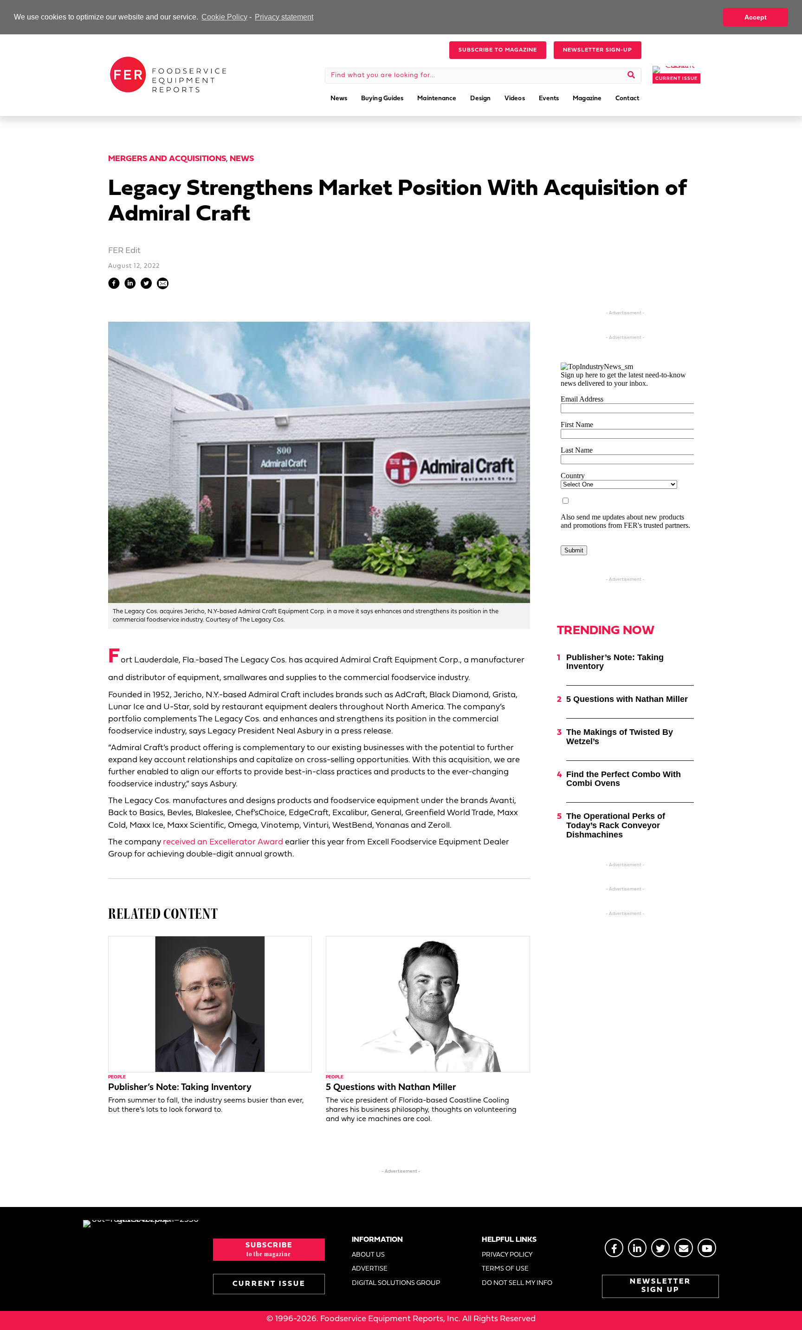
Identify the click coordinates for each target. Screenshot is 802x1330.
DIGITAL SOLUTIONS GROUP (396, 1283)
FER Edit (124, 251)
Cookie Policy (224, 17)
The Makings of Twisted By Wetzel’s (619, 736)
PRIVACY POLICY (507, 1255)
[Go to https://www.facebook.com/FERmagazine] (614, 1248)
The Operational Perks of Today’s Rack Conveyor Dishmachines (615, 825)
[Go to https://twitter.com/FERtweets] (660, 1248)
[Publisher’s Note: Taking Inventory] (210, 1004)
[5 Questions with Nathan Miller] (427, 1004)
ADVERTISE (370, 1268)
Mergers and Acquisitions (167, 159)
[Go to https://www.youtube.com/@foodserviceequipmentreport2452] (707, 1248)
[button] (497, 50)
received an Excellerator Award (223, 842)
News (242, 159)
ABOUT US (368, 1255)
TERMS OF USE (505, 1268)
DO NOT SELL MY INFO (517, 1283)
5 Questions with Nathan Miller (391, 1087)
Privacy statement (284, 17)
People (117, 1077)
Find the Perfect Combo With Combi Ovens (623, 779)
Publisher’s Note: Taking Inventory (180, 1087)
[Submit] (631, 75)
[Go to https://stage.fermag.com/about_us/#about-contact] (683, 1248)
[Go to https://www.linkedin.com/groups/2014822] (637, 1248)
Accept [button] (755, 17)
